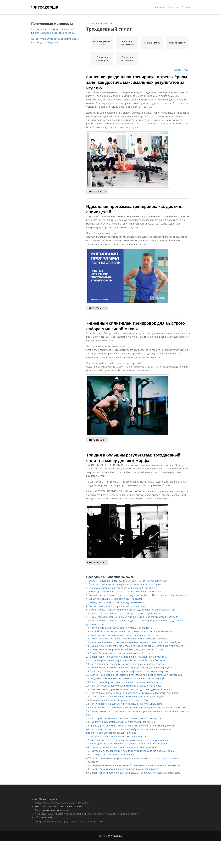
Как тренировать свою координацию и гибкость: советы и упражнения (129, 740)
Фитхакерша (44, 7)
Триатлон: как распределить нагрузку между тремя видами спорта (127, 663)
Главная (159, 7)
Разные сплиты (152, 42)
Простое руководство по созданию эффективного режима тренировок (129, 671)
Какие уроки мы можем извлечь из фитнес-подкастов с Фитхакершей (128, 743)
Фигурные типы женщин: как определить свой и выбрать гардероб (127, 678)
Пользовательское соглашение (65, 806)
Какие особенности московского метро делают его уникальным (125, 613)
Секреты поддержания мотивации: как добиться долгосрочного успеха (128, 580)
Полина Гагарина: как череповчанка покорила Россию (120, 653)
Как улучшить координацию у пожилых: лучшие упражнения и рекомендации (132, 750)
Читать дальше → (97, 191)
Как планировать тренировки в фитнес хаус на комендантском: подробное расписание (138, 707)
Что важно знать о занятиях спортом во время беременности (123, 587)
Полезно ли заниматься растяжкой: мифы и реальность (121, 627)
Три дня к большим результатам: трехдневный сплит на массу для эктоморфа (133, 457)
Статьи (186, 7)
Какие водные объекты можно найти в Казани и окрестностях (124, 635)
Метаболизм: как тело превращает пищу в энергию (118, 736)
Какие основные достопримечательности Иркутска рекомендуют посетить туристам (137, 645)
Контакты (40, 806)
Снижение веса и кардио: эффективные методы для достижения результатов (132, 609)
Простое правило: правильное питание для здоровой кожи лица (125, 685)
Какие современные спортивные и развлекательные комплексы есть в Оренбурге (135, 642)
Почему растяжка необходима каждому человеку (116, 602)
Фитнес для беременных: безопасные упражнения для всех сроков (125, 591)
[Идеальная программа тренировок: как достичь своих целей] (138, 276)
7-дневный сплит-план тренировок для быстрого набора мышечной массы (135, 325)
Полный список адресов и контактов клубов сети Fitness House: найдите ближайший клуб (138, 595)
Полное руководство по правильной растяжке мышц (118, 606)
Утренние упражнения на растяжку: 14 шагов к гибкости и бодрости (128, 660)
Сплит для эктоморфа (127, 59)
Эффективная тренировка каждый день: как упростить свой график (127, 649)
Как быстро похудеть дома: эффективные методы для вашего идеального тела (134, 616)
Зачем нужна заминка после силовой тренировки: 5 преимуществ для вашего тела (136, 765)
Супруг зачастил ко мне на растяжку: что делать (116, 598)
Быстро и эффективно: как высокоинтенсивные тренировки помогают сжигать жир (136, 674)
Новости (173, 7)
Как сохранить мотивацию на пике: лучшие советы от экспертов (125, 718)
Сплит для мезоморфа (102, 59)
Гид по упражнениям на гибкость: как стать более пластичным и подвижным (132, 725)
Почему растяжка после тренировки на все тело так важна (123, 747)
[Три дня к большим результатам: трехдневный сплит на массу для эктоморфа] (138, 531)
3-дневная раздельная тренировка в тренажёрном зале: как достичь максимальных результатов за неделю (136, 82)
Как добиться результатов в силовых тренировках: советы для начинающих (132, 631)
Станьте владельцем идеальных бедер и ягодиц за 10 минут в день (127, 696)
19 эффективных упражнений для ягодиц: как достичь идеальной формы (130, 689)
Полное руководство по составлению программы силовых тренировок (129, 638)
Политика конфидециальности (52, 810)
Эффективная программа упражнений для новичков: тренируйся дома (129, 656)
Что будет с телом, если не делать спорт (113, 754)
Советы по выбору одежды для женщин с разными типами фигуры (127, 682)
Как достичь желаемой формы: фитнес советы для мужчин (122, 721)
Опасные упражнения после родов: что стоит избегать (120, 700)
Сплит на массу (177, 42)
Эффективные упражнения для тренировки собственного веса (124, 768)
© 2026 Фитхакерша (46, 799)
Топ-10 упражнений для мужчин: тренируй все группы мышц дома (126, 703)
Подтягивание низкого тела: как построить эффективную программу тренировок (135, 692)
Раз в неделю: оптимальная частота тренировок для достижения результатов (133, 667)
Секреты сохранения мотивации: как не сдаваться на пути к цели (125, 584)
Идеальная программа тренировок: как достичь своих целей (134, 209)
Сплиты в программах (127, 43)
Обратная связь (44, 817)
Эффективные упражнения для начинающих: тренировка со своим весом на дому (135, 772)
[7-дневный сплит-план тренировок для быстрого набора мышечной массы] (138, 405)
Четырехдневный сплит (102, 43)
